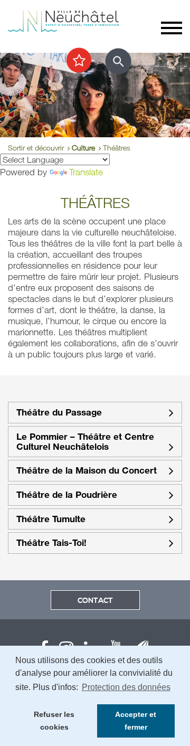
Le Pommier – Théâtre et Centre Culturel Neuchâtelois (85, 441)
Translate (86, 171)
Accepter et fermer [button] (135, 720)
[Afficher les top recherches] (79, 60)
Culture (83, 147)
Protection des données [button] (126, 687)
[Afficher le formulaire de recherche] (118, 61)
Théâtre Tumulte (51, 519)
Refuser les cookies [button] (54, 720)
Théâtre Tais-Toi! (51, 543)
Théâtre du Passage (59, 413)
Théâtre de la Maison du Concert (86, 471)
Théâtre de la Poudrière (66, 495)
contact (95, 601)
